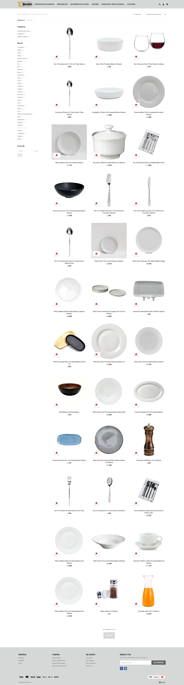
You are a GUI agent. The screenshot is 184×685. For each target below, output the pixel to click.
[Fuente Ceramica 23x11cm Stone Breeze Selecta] (69, 439)
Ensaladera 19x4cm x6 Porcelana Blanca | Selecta (109, 112)
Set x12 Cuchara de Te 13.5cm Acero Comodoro (109, 510)
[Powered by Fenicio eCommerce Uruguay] (162, 682)
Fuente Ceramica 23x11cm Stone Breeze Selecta (69, 460)
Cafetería (95, 4)
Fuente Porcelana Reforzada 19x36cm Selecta (149, 311)
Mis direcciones (91, 663)
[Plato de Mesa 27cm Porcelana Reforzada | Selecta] (149, 91)
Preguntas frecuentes (58, 663)
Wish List (89, 666)
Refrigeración (62, 4)
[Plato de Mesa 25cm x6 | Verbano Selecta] (69, 142)
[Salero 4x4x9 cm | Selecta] (109, 590)
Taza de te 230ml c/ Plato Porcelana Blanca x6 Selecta (148, 562)
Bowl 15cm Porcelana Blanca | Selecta (109, 64)
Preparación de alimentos (44, 4)
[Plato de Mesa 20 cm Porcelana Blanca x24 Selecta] (69, 590)
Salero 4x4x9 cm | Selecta (109, 611)
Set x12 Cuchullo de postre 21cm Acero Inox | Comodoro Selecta (149, 212)
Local (20, 663)
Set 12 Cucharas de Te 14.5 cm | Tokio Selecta (69, 64)
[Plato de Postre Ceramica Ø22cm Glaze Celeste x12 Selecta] (109, 439)
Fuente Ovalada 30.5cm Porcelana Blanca (149, 412)
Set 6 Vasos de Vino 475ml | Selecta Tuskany (149, 64)
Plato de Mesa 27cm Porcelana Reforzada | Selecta (148, 113)
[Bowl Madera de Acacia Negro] (69, 391)
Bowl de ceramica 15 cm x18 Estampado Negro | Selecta (69, 212)
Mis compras (90, 660)
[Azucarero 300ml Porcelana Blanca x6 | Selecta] (109, 142)
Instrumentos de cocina (79, 4)
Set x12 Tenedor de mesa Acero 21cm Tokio (69, 510)
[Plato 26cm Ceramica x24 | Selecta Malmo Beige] (149, 240)
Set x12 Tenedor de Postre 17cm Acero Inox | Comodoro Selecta (109, 212)
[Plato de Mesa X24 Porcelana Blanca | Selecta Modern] (69, 291)
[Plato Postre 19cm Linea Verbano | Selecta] (109, 240)
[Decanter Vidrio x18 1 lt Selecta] (149, 590)
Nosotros (21, 658)
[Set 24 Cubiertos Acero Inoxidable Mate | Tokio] (149, 142)
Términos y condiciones (59, 666)
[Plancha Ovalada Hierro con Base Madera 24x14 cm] (69, 341)
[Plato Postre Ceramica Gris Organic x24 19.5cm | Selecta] (109, 291)
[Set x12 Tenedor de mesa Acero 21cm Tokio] (69, 490)
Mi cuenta (89, 658)
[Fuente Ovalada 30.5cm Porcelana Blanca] (149, 391)
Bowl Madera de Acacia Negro (69, 412)
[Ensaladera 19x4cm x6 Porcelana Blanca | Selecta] (109, 91)
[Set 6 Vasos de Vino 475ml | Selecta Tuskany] (149, 43)
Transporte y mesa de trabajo (112, 4)
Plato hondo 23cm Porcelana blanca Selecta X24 (109, 412)
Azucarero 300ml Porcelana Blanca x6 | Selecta (109, 162)
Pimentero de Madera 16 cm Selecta (149, 460)
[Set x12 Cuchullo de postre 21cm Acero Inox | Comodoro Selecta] (149, 190)
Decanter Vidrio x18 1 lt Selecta (148, 611)
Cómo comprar (56, 658)
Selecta (30, 20)
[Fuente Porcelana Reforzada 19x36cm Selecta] (149, 291)
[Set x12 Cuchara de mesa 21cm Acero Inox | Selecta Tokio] (69, 240)
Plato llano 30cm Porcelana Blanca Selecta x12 (109, 362)
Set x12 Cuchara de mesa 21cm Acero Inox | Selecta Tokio (69, 262)
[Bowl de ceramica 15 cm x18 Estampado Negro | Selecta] (69, 190)
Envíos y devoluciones (58, 660)
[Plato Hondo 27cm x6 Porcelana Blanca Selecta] (109, 540)
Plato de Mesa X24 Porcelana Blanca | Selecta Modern (69, 312)
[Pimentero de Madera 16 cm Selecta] (149, 439)
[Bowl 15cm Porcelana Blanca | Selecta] (109, 43)
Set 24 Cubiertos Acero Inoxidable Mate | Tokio (148, 162)
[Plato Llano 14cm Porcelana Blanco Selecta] (149, 341)
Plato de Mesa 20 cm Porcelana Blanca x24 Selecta (69, 612)
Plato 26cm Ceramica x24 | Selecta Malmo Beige (149, 261)
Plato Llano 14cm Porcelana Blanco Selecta (148, 362)
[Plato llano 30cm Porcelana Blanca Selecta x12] (109, 341)
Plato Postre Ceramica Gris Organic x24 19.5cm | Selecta (109, 312)
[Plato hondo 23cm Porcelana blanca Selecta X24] (109, 391)
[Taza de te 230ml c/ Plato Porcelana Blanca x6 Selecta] (149, 540)
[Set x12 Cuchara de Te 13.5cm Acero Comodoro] (109, 490)
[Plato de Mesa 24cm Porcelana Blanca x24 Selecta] (69, 540)
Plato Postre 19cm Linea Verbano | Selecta (109, 261)
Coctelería (131, 4)
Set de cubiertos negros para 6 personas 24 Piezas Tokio (148, 512)
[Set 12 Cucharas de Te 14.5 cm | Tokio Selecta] (69, 43)
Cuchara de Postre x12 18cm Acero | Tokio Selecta (69, 113)
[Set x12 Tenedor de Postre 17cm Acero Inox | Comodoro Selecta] (109, 190)
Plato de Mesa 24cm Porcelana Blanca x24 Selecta (69, 562)
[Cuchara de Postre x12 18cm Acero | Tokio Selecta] (69, 91)
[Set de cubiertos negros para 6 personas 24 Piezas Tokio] (149, 490)
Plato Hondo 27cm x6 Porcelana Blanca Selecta (109, 561)
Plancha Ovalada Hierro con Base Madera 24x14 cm (69, 363)
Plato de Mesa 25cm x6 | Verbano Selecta (69, 162)
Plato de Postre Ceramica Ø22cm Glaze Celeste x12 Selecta (109, 461)
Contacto (21, 660)
